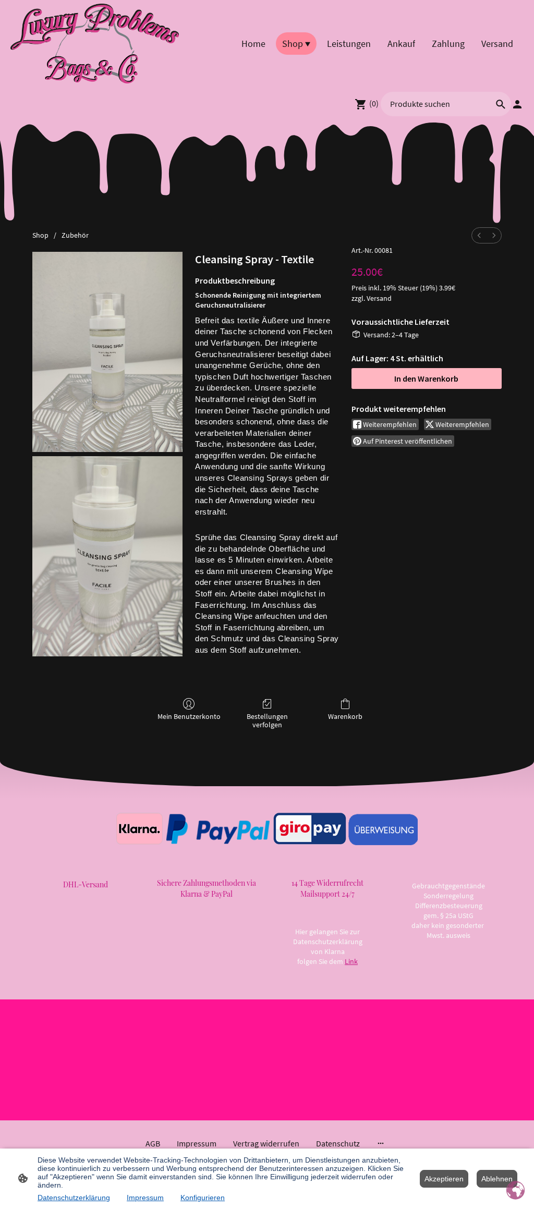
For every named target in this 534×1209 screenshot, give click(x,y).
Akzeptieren (444, 1179)
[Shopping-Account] (517, 104)
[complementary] (515, 1190)
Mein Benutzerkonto (189, 716)
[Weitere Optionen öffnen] (380, 1143)
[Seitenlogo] (94, 43)
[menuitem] (479, 235)
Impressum (145, 1197)
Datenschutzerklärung (74, 1197)
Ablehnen (497, 1179)
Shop (40, 235)
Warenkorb (345, 716)
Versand (379, 298)
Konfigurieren (202, 1197)
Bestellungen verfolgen (267, 721)
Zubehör (75, 235)
